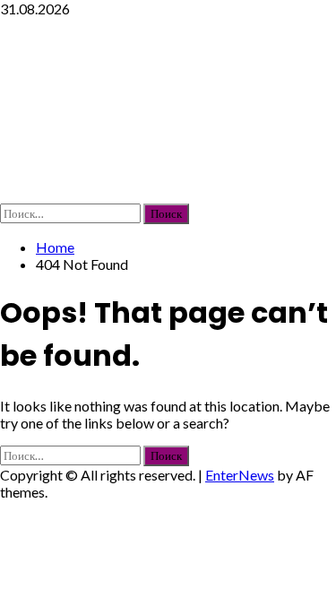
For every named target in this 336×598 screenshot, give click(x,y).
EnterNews (239, 474)
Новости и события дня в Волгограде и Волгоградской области (155, 110)
